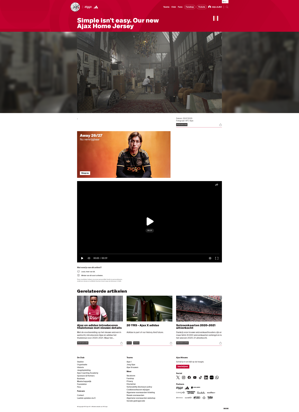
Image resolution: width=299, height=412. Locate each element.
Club (173, 7)
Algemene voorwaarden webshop (141, 398)
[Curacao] (180, 393)
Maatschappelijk (84, 381)
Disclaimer (131, 384)
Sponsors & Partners (85, 376)
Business (81, 378)
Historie (80, 367)
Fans (180, 7)
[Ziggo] (88, 7)
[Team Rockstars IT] (211, 392)
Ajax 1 (129, 362)
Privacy (130, 381)
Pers (79, 387)
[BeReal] (212, 377)
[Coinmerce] (179, 398)
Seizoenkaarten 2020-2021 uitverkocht (195, 326)
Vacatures (131, 376)
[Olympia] (188, 398)
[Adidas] (187, 387)
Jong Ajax (131, 364)
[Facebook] (189, 377)
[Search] (227, 7)
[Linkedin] (206, 377)
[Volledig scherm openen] (220, 109)
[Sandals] (201, 392)
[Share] (220, 124)
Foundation (82, 384)
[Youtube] (195, 377)
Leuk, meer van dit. (88, 272)
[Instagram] (183, 377)
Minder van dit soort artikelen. (92, 275)
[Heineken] (204, 398)
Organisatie (82, 364)
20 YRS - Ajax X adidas (143, 325)
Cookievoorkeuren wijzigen (138, 390)
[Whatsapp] (217, 377)
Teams (166, 7)
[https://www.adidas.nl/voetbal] (96, 7)
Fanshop (190, 7)
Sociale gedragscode (136, 401)
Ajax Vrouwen (132, 367)
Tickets (201, 7)
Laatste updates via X (86, 398)
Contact (80, 395)
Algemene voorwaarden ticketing (141, 392)
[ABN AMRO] (195, 387)
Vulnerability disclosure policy (139, 387)
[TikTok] (200, 377)
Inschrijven (183, 366)
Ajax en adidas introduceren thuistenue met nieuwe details (99, 326)
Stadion (80, 362)
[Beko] (210, 398)
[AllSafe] (196, 398)
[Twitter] (178, 377)
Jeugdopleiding (84, 370)
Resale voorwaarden (135, 395)
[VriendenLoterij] (191, 392)
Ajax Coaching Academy (87, 373)
